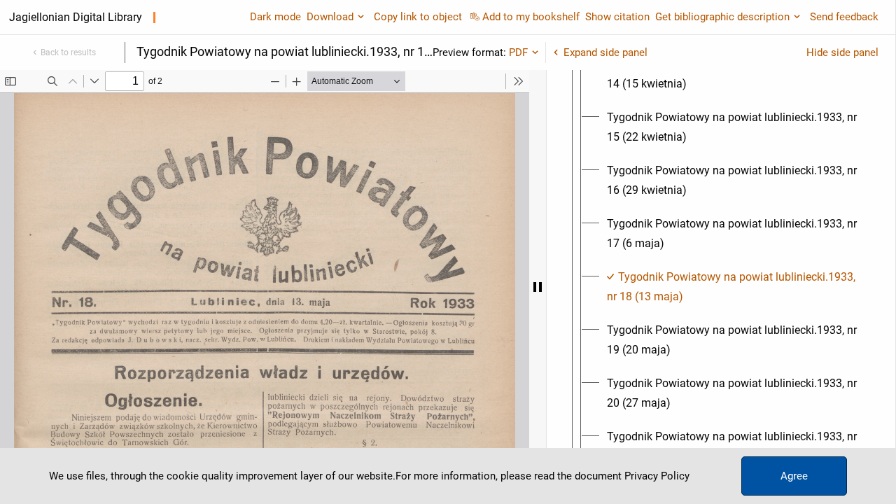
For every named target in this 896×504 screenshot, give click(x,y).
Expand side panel (606, 52)
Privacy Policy (657, 476)
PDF (518, 52)
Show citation (617, 16)
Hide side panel (842, 52)
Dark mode (275, 16)
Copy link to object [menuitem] (418, 16)
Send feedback (844, 16)
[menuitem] (734, 74)
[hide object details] (537, 287)
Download (330, 16)
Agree (794, 476)
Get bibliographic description (722, 16)
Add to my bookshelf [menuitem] (531, 16)
